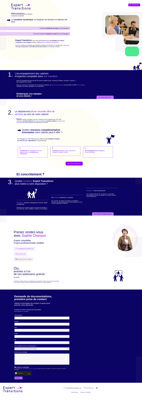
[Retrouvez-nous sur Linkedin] (97, 388)
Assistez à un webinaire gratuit (103, 214)
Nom (15, 327)
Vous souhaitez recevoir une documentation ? (25, 346)
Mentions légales (74, 392)
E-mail (16, 333)
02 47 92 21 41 (21, 254)
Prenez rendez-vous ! (105, 97)
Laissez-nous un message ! (20, 352)
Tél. (15, 339)
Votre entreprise (18, 315)
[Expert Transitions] (15, 10)
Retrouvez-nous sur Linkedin (24, 259)
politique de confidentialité (33, 368)
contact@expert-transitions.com (25, 248)
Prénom (16, 321)
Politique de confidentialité (23, 367)
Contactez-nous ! (135, 4)
